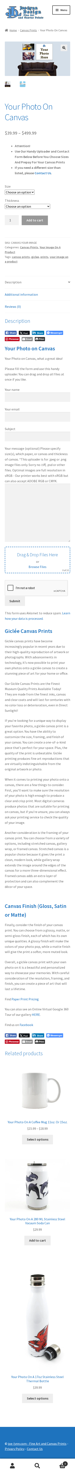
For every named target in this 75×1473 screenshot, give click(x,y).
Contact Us (43, 173)
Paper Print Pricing (25, 999)
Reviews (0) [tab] (13, 306)
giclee (35, 257)
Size (8, 186)
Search (37, 1466)
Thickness (12, 200)
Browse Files (37, 567)
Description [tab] (13, 282)
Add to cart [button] (37, 1240)
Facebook (26, 1025)
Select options (37, 1139)
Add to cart (34, 220)
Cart (58, 1462)
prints (44, 257)
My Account (12, 1466)
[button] (64, 47)
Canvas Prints (28, 30)
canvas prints (21, 257)
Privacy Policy (14, 1449)
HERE (36, 1014)
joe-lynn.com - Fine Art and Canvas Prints (37, 1443)
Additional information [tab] (21, 294)
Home (13, 30)
